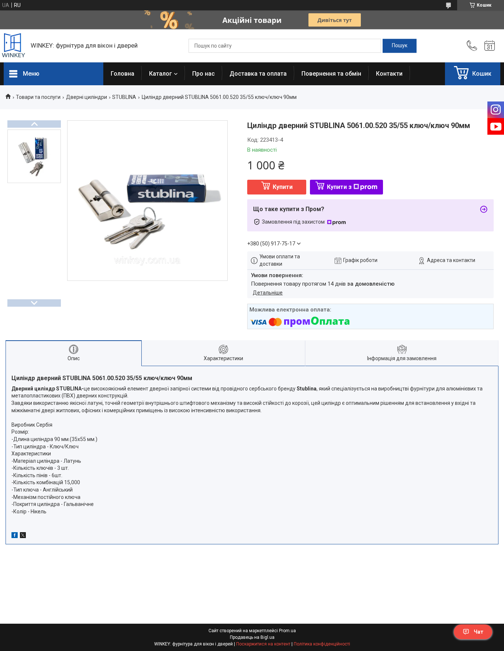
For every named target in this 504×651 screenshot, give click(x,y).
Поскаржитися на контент (263, 644)
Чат (478, 632)
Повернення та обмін (331, 73)
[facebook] (14, 536)
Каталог (160, 73)
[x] (23, 536)
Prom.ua (287, 630)
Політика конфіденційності (322, 644)
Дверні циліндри (86, 97)
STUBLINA (124, 97)
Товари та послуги (38, 97)
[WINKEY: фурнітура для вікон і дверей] (13, 46)
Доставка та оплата (258, 73)
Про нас (203, 73)
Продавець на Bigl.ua (252, 637)
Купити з (339, 186)
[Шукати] (400, 46)
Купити (283, 186)
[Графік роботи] (489, 45)
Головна (122, 73)
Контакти (389, 73)
